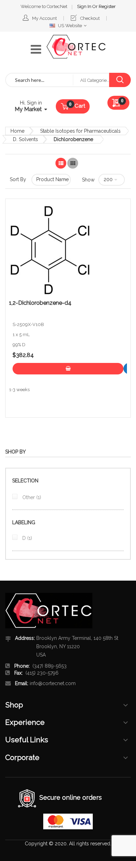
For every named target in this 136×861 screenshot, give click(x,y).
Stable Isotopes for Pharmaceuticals (80, 131)
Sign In (84, 6)
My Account (44, 18)
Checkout (90, 18)
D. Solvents (25, 139)
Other (31, 497)
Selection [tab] (25, 480)
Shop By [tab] (15, 452)
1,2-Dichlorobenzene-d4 (40, 303)
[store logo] (76, 46)
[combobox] (39, 79)
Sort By (18, 179)
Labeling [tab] (23, 522)
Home (17, 131)
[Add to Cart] (68, 368)
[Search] (120, 80)
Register (107, 6)
